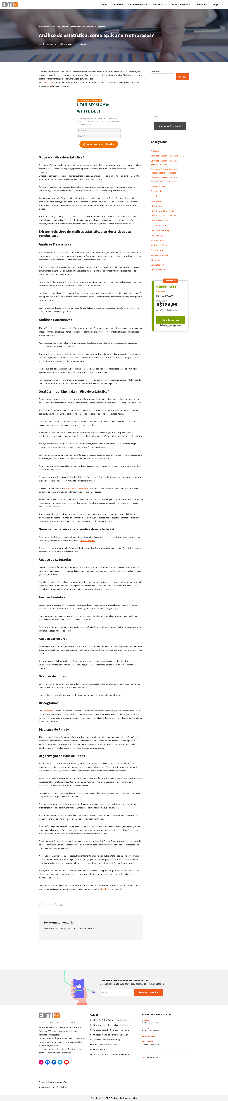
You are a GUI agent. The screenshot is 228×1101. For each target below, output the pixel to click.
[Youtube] (66, 1062)
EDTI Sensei (156, 196)
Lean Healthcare (158, 225)
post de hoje (47, 82)
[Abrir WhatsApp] (7, 1094)
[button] (146, 4)
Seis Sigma (106, 889)
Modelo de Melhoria (159, 245)
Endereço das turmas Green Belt (53, 1082)
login (64, 928)
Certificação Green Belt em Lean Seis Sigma (110, 1025)
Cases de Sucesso (158, 186)
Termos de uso (68, 1022)
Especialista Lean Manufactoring (105, 1039)
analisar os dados (87, 540)
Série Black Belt (158, 269)
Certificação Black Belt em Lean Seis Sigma (109, 1029)
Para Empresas (157, 250)
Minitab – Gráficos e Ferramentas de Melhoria (110, 1054)
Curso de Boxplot (98, 1049)
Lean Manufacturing (160, 230)
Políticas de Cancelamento (49, 1022)
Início (53, 26)
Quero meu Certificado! (170, 126)
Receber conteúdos (148, 992)
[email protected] (153, 1057)
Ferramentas (157, 205)
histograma (47, 710)
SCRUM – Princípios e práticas (103, 1044)
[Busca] (223, 4)
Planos (103, 4)
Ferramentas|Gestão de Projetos (165, 215)
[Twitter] (60, 1062)
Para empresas (160, 4)
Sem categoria (157, 264)
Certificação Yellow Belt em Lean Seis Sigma (110, 1020)
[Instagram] (41, 1062)
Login (215, 4)
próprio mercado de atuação (76, 488)
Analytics (155, 150)
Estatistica (83, 44)
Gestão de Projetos (159, 220)
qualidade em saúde (159, 255)
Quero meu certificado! (99, 144)
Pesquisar (155, 71)
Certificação (156, 191)
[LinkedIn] (53, 1062)
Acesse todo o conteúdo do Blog (53, 1087)
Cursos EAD (117, 4)
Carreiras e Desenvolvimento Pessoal (167, 155)
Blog (58, 26)
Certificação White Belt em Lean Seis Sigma (110, 1034)
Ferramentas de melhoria (162, 210)
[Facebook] (47, 1062)
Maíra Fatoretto (70, 44)
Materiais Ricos (158, 240)
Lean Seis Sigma (158, 235)
